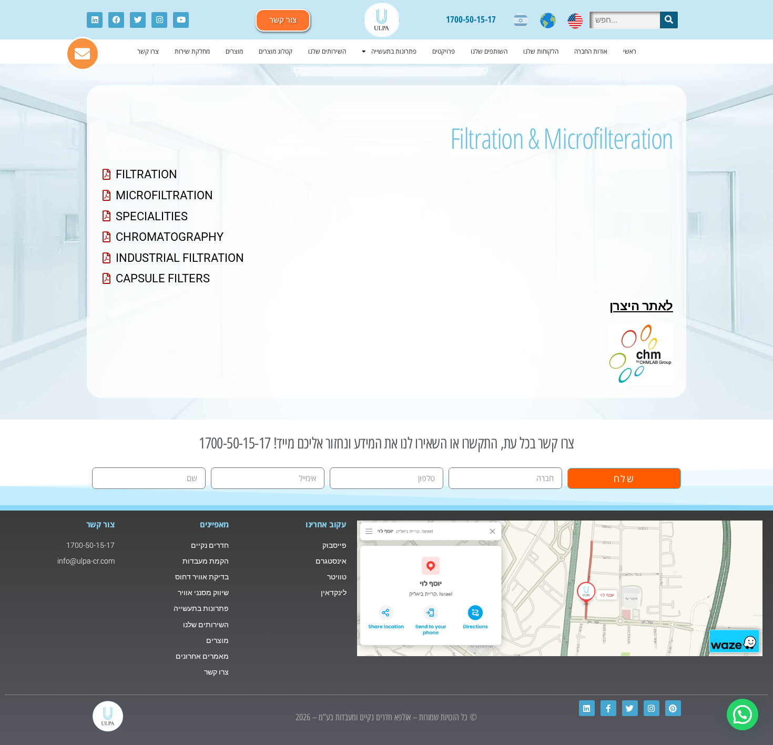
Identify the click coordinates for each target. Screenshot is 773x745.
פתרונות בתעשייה (393, 51)
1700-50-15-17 (471, 19)
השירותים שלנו (327, 51)
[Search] (669, 20)
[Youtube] (181, 20)
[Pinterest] (673, 708)
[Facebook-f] (608, 708)
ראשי (629, 51)
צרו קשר (148, 51)
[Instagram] (159, 20)
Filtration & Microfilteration (561, 137)
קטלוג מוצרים (275, 51)
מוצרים (234, 51)
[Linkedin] (95, 20)
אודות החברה (590, 51)
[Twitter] (138, 20)
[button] (742, 714)
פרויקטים (443, 51)
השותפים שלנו (489, 51)
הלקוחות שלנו (540, 51)
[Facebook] (116, 20)
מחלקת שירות (192, 51)
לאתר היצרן (641, 306)
